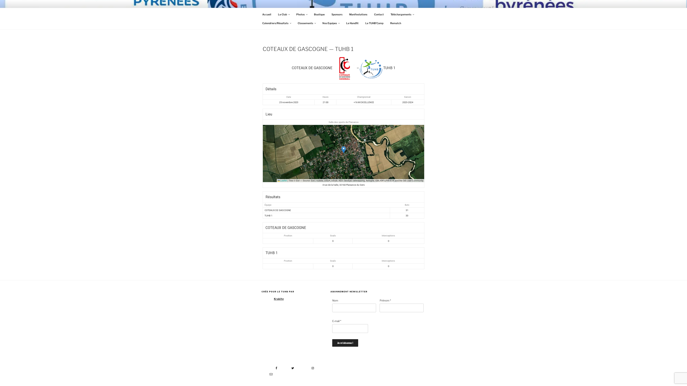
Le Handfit (352, 23)
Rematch (395, 23)
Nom (335, 300)
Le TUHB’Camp (374, 23)
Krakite (279, 298)
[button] (343, 150)
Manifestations (358, 14)
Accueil (266, 14)
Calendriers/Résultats (275, 23)
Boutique (319, 14)
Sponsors (337, 14)
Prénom (385, 300)
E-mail (336, 321)
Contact (379, 14)
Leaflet (283, 180)
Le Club (282, 14)
